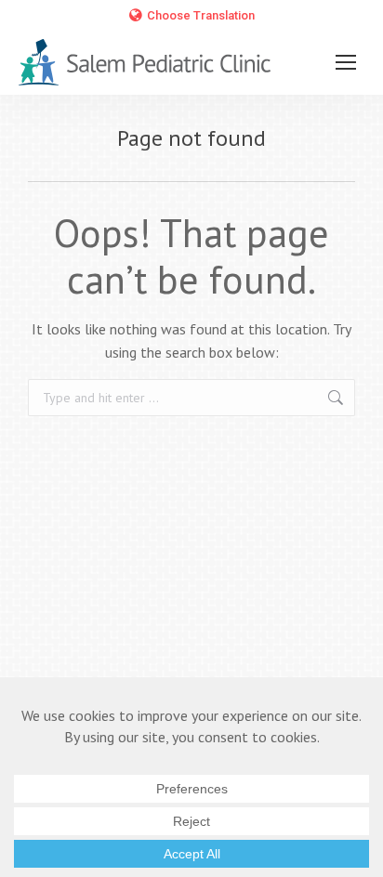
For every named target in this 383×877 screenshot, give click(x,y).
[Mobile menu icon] (345, 62)
